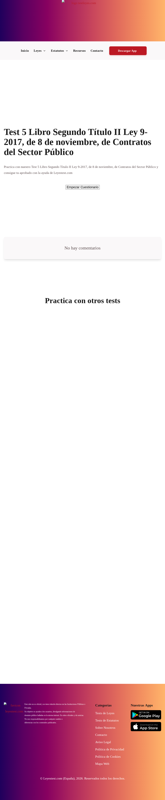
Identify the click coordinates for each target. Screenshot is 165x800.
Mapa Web (102, 763)
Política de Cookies (108, 756)
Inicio (25, 50)
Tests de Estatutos (107, 720)
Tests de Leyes (104, 713)
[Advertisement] (82, 84)
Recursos (79, 50)
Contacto (97, 50)
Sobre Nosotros (105, 727)
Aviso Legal (103, 742)
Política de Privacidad (109, 749)
